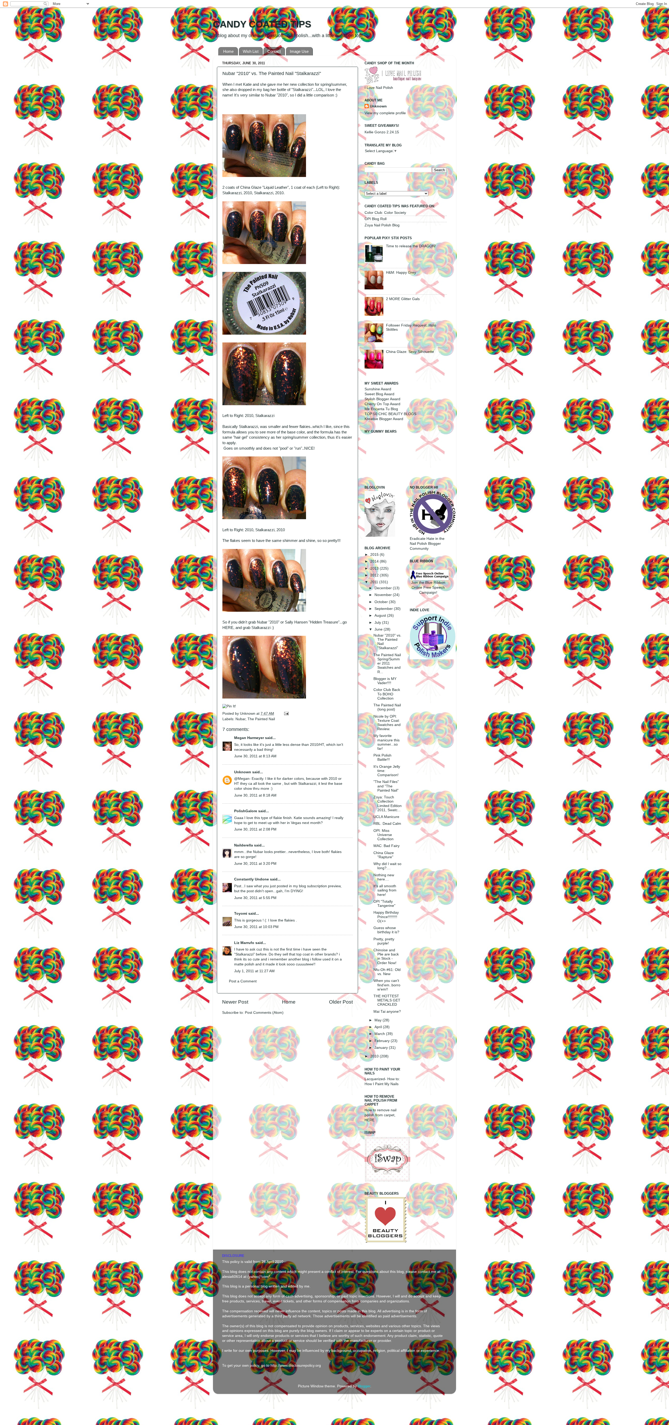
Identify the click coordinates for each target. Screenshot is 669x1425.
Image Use (299, 51)
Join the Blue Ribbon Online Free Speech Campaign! (428, 587)
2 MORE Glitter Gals (403, 299)
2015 (375, 555)
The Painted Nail (261, 719)
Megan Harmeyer (249, 738)
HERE (227, 628)
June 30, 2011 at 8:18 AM (255, 795)
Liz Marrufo (244, 943)
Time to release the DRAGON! (411, 246)
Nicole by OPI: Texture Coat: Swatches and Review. (387, 722)
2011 (374, 582)
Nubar (240, 719)
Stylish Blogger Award (382, 399)
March (380, 1034)
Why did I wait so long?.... (387, 866)
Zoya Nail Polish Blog (382, 225)
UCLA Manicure (386, 817)
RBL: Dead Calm (387, 824)
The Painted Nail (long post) (387, 707)
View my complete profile (385, 113)
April (378, 1027)
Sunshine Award (378, 389)
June (379, 629)
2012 (375, 575)
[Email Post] (285, 714)
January (381, 1048)
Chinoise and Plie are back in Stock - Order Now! (386, 956)
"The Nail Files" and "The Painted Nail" (386, 786)
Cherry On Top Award (382, 404)
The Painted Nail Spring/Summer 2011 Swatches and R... (387, 663)
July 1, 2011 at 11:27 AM (254, 971)
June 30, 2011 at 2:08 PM (255, 829)
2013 (375, 568)
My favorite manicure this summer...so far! (386, 742)
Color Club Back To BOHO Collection (386, 694)
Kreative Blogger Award (384, 419)
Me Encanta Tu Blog (381, 409)
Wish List (250, 51)
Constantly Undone (251, 879)
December (383, 588)
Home (228, 51)
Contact (274, 51)
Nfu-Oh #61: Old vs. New (387, 972)
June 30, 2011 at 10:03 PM (256, 927)
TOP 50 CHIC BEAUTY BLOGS (390, 414)
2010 (375, 1056)
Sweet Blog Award (379, 394)
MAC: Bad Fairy (386, 846)
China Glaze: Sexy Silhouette (410, 352)
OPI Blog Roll (376, 219)
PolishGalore (245, 811)
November (383, 595)
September (384, 609)
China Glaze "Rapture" (383, 855)
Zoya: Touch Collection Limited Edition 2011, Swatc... (387, 803)
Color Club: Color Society (385, 213)
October (381, 602)
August (380, 615)
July (378, 623)
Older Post (341, 1002)
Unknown (248, 714)
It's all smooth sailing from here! (384, 890)
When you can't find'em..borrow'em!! (386, 985)
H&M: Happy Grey (401, 272)
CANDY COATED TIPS (262, 24)
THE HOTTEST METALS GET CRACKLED (386, 1000)
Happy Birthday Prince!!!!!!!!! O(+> (386, 917)
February (382, 1041)
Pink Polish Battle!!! (382, 757)
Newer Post (235, 1002)
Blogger (364, 1386)
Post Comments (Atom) (264, 1013)
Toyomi (240, 913)
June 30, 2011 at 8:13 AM (255, 756)
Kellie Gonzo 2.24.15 (382, 132)
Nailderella (243, 845)
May (378, 1020)
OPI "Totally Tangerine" (384, 904)
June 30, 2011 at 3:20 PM (255, 864)
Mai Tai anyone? (387, 1012)
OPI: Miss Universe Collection (383, 835)
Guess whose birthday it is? (386, 930)
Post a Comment (243, 981)
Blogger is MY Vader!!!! (384, 681)
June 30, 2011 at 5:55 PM (255, 898)
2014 (375, 561)
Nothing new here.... (383, 877)
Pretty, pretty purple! (383, 941)
